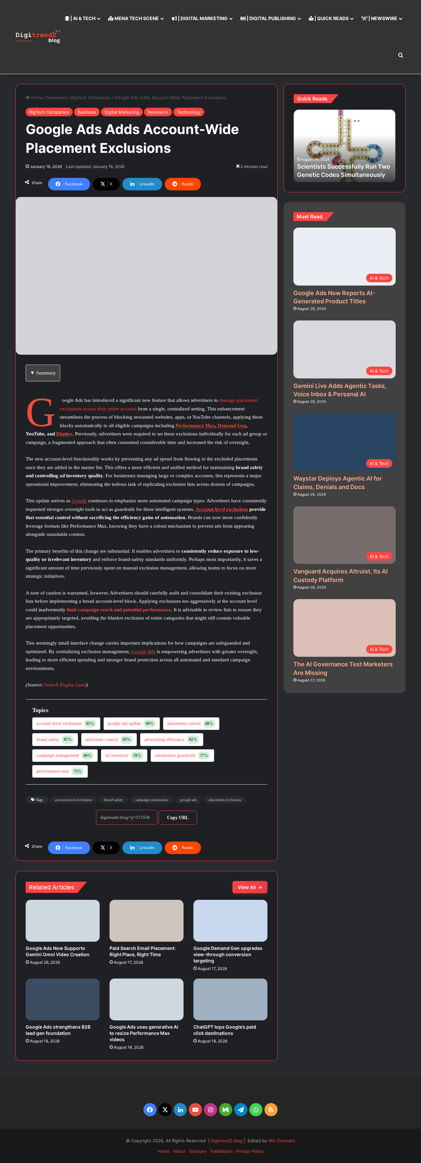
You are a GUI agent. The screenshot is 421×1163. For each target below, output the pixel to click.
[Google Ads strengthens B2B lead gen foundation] (63, 999)
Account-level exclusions (222, 509)
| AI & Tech (82, 18)
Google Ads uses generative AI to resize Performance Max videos (144, 1033)
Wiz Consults (281, 1140)
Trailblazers (221, 1151)
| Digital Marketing (202, 18)
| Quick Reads (331, 18)
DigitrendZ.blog (226, 1140)
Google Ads (143, 651)
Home (36, 97)
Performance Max (195, 425)
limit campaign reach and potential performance (119, 609)
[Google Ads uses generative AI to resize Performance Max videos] (147, 999)
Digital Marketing (122, 112)
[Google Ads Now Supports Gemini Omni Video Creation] (63, 921)
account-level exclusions (73, 800)
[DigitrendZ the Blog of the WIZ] (37, 36)
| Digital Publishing (271, 18)
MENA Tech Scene (136, 18)
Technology (189, 112)
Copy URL (177, 817)
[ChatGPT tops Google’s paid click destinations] (230, 999)
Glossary (198, 1151)
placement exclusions (225, 800)
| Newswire (382, 18)
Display (64, 433)
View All (250, 887)
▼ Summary (43, 372)
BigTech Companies (91, 97)
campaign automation (151, 800)
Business (87, 112)
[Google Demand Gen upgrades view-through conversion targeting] (230, 921)
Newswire (57, 97)
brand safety (113, 800)
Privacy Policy (250, 1151)
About (179, 1151)
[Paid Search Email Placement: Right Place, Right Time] (147, 921)
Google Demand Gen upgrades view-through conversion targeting (227, 954)
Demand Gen (232, 425)
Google (79, 500)
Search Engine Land (65, 684)
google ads (188, 800)
